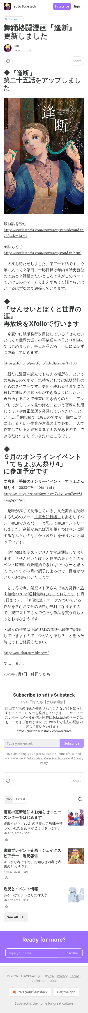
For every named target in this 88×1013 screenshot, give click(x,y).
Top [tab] (9, 799)
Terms (74, 976)
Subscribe (62, 6)
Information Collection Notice (47, 758)
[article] (44, 825)
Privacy (62, 976)
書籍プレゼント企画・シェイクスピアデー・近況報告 (32, 853)
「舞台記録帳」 (47, 517)
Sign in (78, 6)
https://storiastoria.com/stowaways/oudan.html (42, 253)
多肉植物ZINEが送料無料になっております (44, 591)
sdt (17, 46)
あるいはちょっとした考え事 (26, 894)
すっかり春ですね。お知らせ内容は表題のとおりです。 (32, 864)
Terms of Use (65, 754)
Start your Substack (32, 992)
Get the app (66, 992)
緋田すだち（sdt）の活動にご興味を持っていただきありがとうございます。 (33, 825)
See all (12, 917)
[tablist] (16, 799)
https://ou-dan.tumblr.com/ (26, 653)
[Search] (79, 799)
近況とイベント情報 (21, 889)
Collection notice (44, 980)
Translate (13, 19)
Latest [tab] (20, 799)
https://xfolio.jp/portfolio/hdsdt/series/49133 (40, 363)
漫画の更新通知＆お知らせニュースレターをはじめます (32, 815)
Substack (21, 1003)
